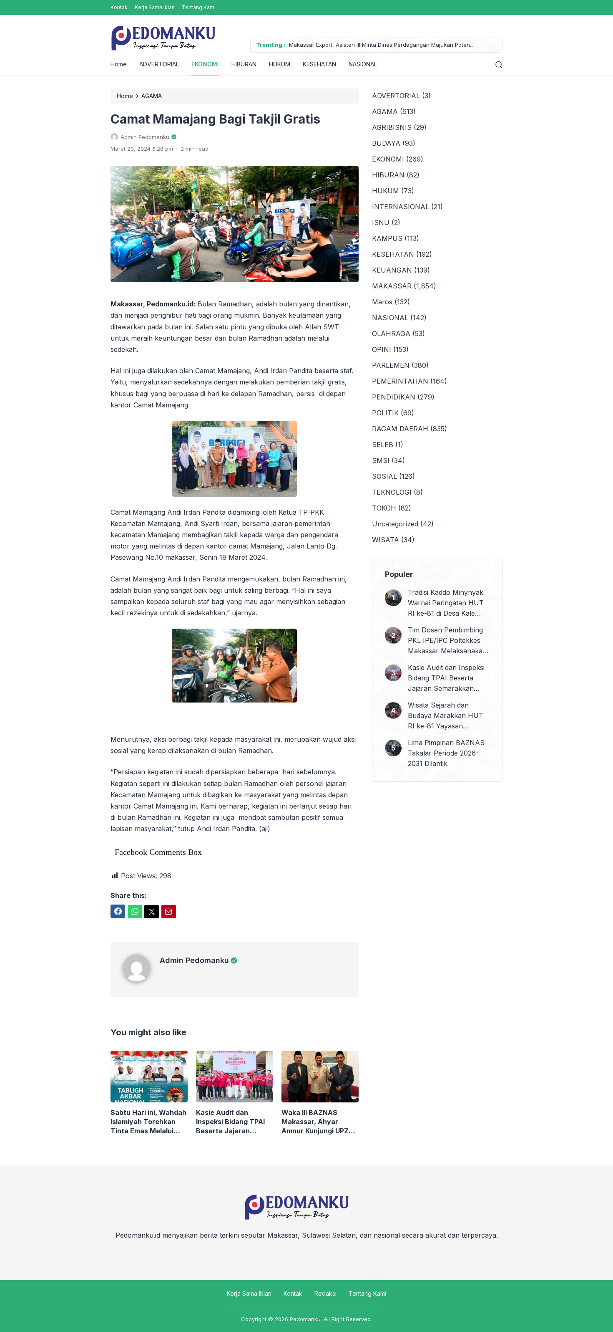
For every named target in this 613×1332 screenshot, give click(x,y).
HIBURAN (243, 64)
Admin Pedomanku (194, 960)
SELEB (382, 444)
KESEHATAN (319, 64)
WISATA (385, 540)
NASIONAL (363, 64)
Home (119, 64)
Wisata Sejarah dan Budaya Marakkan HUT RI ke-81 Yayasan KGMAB (445, 716)
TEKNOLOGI (392, 492)
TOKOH (384, 508)
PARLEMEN (391, 365)
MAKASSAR (392, 286)
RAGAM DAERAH (400, 429)
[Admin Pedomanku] (141, 979)
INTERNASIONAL (400, 206)
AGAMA (385, 111)
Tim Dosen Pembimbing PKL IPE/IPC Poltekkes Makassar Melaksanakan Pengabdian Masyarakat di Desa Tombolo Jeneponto (447, 641)
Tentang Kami (199, 7)
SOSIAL (384, 476)
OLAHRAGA (391, 333)
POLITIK (385, 413)
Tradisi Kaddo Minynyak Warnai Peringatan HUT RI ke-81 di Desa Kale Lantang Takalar (446, 603)
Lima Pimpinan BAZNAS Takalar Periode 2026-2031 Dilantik (446, 753)
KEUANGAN (392, 270)
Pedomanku (305, 1319)
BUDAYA (386, 143)
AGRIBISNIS (392, 127)
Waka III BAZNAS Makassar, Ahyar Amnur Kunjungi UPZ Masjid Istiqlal (315, 1121)
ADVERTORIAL (159, 64)
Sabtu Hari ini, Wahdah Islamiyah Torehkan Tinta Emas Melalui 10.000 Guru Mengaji (148, 1121)
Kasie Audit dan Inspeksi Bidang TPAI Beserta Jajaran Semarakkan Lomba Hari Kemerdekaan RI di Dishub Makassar (234, 1121)
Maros (382, 302)
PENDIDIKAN (393, 397)
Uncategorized (395, 524)
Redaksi (325, 1293)
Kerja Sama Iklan (155, 7)
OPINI (381, 349)
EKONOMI (205, 64)
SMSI (380, 460)
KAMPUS (387, 238)
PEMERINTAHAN (400, 381)
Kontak (119, 7)
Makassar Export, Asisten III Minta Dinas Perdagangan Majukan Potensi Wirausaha (381, 45)
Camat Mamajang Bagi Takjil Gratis (215, 118)
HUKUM (279, 64)
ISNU (380, 222)
